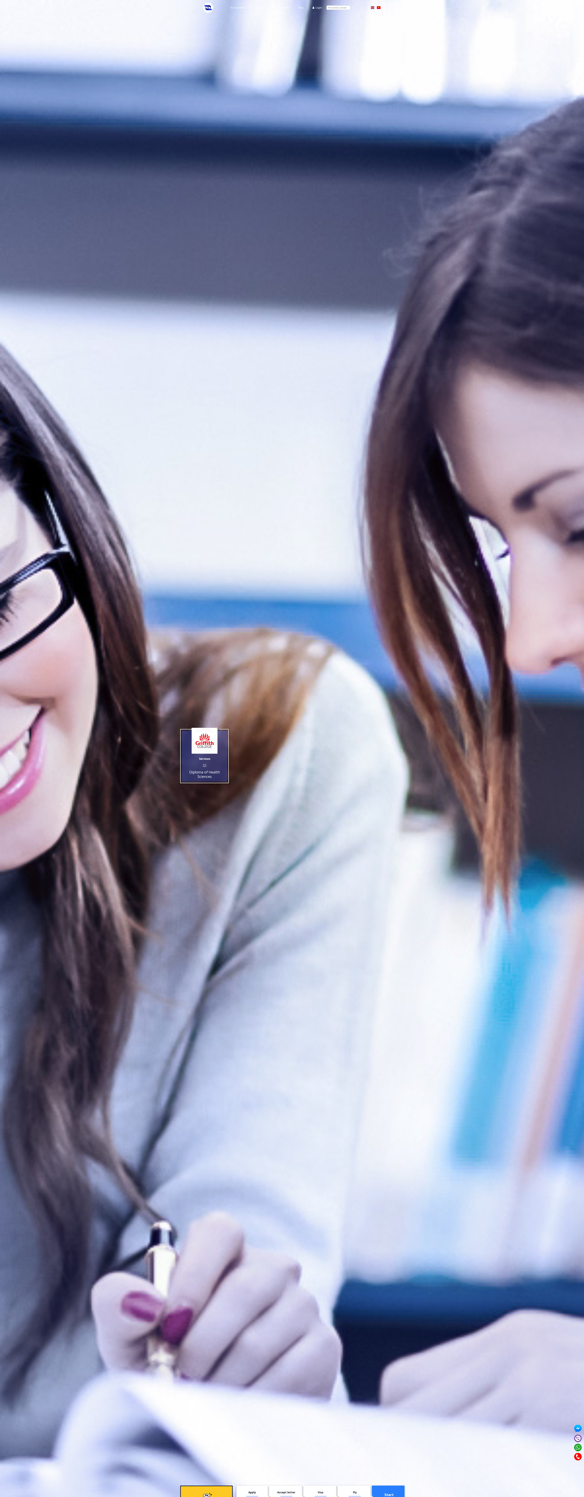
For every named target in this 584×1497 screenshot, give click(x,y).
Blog (300, 7)
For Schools (260, 7)
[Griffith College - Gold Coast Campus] (204, 741)
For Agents (282, 7)
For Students (237, 7)
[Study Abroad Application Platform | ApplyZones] (208, 7)
